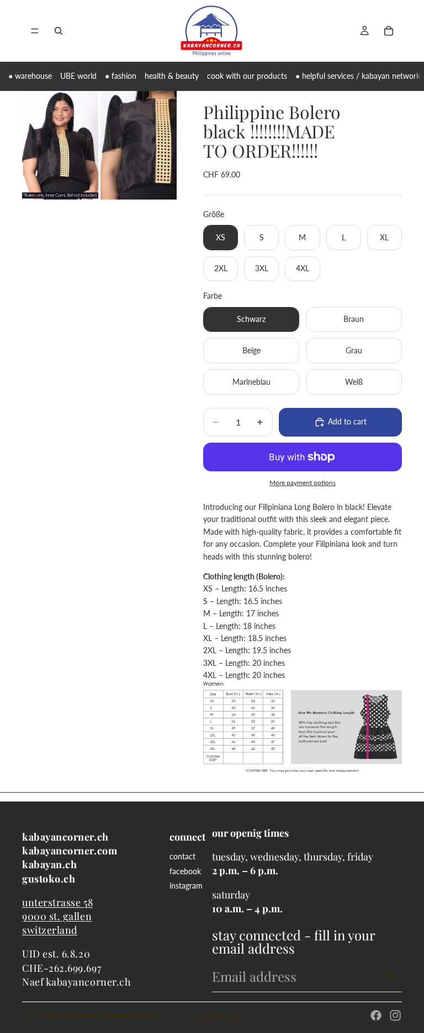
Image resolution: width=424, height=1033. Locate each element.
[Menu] (34, 31)
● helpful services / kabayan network (357, 75)
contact (182, 856)
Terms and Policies (212, 1016)
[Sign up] (390, 976)
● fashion (120, 75)
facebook (185, 871)
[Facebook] (376, 1015)
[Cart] (389, 31)
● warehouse (30, 75)
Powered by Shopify (131, 1015)
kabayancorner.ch (72, 1015)
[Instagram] (395, 1015)
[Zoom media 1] (60, 145)
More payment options (302, 482)
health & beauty (172, 75)
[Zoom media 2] (138, 145)
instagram (186, 885)
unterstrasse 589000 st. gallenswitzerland (57, 916)
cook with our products (247, 75)
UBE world (78, 75)
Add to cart (347, 421)
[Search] (58, 31)
